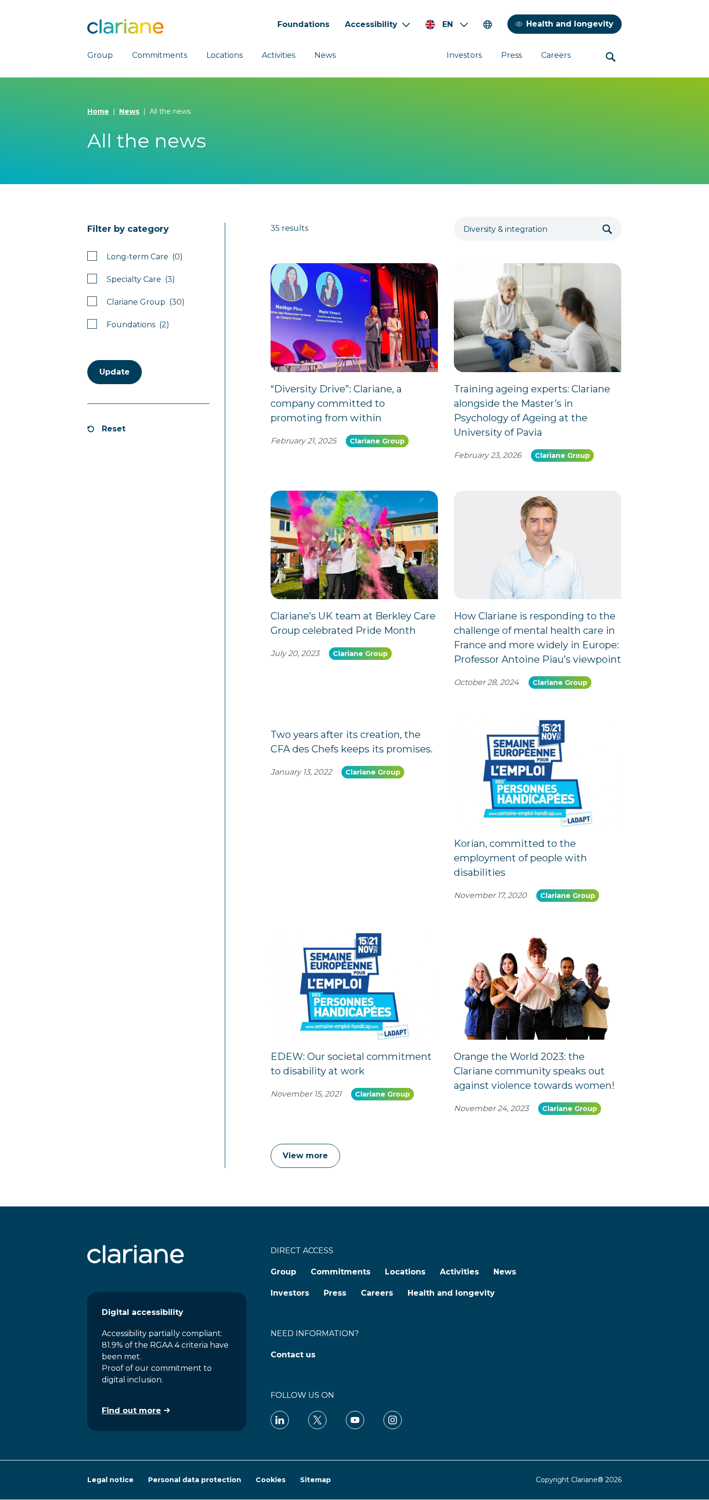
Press (511, 55)
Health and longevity (570, 23)
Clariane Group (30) (146, 302)
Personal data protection (194, 1479)
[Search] (607, 229)
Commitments (159, 55)
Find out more (131, 1410)
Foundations (303, 24)
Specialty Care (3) (141, 279)
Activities (278, 55)
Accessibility (371, 24)
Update (114, 371)
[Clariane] (125, 26)
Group (100, 55)
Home (98, 111)
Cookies (271, 1479)
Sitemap (315, 1479)
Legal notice (110, 1479)
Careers (556, 55)
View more (305, 1155)
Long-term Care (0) (145, 256)
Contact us (293, 1354)
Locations (224, 55)
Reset (113, 428)
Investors (464, 55)
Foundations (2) (138, 324)
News (325, 55)
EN (447, 24)
